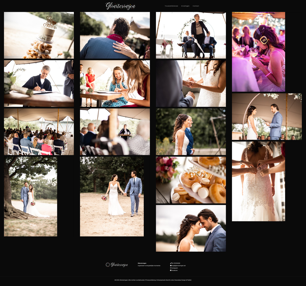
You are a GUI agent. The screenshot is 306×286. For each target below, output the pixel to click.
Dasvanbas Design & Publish (183, 280)
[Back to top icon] (298, 282)
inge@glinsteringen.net (179, 265)
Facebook (174, 270)
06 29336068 (176, 263)
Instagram (175, 268)
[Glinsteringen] (120, 6)
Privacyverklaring (151, 280)
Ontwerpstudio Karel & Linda (165, 280)
